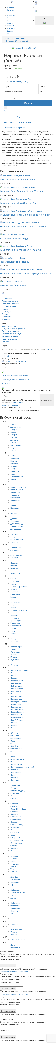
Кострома (14, 617)
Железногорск (16, 547)
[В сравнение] (5, 107)
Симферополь (16, 829)
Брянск (13, 481)
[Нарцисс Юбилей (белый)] (30, 48)
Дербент (14, 518)
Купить (28, 103)
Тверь (12, 861)
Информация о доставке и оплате (18, 122)
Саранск (14, 811)
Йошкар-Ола (15, 573)
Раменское (15, 785)
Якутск (13, 945)
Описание (8, 116)
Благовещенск (16, 476)
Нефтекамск (15, 683)
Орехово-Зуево (16, 748)
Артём (13, 442)
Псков (12, 774)
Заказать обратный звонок (15, 361)
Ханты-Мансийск (17, 892)
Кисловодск (15, 602)
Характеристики (24, 116)
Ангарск (13, 434)
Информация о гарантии (14, 127)
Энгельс (13, 934)
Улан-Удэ (14, 876)
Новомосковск (16, 704)
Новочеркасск (16, 714)
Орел (12, 743)
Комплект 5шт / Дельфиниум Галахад (20, 249)
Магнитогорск (16, 646)
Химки (13, 897)
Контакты (11, 28)
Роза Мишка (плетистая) (13, 285)
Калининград (15, 581)
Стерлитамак (16, 842)
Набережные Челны (19, 670)
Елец (12, 536)
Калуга (13, 583)
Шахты (13, 918)
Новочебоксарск (17, 712)
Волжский (14, 502)
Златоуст (14, 557)
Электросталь (16, 929)
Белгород (14, 466)
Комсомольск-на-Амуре (20, 610)
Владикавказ (15, 492)
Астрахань (14, 447)
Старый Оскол (16, 840)
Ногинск (13, 722)
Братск (13, 479)
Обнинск (14, 733)
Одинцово (14, 735)
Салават (14, 803)
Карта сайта (7, 383)
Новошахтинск (16, 717)
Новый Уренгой (16, 720)
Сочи (12, 835)
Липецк (13, 638)
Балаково (14, 455)
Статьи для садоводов (11, 311)
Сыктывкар (15, 850)
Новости (5, 308)
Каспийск (14, 591)
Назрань (14, 672)
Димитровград (16, 523)
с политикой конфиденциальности (12, 403)
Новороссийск (16, 706)
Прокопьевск (15, 772)
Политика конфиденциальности (15, 375)
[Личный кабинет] (37, 7)
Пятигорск (14, 780)
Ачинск (13, 450)
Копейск (13, 612)
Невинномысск (16, 680)
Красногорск (15, 620)
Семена (5, 341)
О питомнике (7, 298)
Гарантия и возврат (10, 303)
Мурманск (14, 659)
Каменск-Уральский (18, 586)
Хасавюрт (14, 895)
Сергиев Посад (16, 824)
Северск (13, 822)
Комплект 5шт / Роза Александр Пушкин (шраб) (26, 273)
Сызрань (14, 848)
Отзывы (10, 25)
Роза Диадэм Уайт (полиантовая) (18, 179)
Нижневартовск (16, 688)
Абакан (13, 424)
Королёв (14, 615)
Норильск (14, 725)
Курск (12, 631)
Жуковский (15, 549)
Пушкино (14, 777)
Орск (12, 751)
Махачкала (15, 651)
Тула (12, 869)
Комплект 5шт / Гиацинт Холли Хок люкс (22, 191)
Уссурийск (14, 882)
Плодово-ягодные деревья (13, 328)
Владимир (14, 494)
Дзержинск (14, 521)
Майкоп (13, 649)
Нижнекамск (15, 691)
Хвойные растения (10, 336)
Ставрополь (15, 837)
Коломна (14, 607)
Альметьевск (15, 426)
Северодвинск (16, 819)
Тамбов (13, 858)
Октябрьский (15, 738)
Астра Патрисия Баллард (14, 238)
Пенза (13, 756)
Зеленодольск (16, 555)
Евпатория (15, 534)
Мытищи (14, 665)
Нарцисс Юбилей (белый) (17, 41)
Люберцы (14, 641)
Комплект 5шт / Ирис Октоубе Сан (18, 202)
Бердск (13, 468)
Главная (10, 7)
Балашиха (14, 458)
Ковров (13, 604)
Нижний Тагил (16, 696)
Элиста (13, 931)
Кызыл (13, 633)
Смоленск (14, 832)
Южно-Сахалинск (17, 939)
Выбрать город (10, 32)
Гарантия (11, 15)
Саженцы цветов (21, 38)
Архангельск (15, 445)
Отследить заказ (9, 306)
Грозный (14, 513)
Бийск (12, 474)
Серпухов (14, 827)
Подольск (14, 769)
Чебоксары (15, 903)
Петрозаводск (16, 764)
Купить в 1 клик (10, 110)
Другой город (9, 356)
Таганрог (14, 856)
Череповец (15, 908)
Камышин (14, 589)
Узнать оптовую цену (18, 81)
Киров (12, 599)
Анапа (13, 432)
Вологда (13, 505)
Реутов (13, 788)
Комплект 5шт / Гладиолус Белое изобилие (23, 226)
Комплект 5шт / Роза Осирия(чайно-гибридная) (25, 214)
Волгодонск (15, 500)
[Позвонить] (36, 1)
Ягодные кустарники (10, 331)
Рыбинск (14, 795)
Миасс (13, 654)
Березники (14, 471)
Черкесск (14, 911)
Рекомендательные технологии (15, 379)
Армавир (14, 440)
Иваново (14, 563)
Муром (13, 662)
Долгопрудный (16, 526)
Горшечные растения (11, 339)
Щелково (14, 924)
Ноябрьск (14, 727)
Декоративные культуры (12, 333)
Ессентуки (14, 542)
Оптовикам (6, 316)
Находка (14, 678)
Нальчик (13, 675)
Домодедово (15, 528)
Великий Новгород (18, 487)
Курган (13, 628)
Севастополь (15, 816)
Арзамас (14, 437)
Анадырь (14, 429)
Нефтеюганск (16, 685)
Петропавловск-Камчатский (22, 767)
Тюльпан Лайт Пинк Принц (14, 261)
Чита (12, 913)
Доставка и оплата (10, 301)
